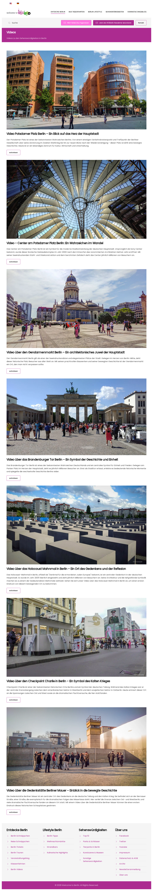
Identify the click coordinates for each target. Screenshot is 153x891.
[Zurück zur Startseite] (18, 12)
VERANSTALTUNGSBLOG (136, 12)
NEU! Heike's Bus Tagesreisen (78, 23)
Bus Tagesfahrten (77, 12)
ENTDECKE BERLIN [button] (58, 12)
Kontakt (141, 23)
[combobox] (21, 23)
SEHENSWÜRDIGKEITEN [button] (115, 12)
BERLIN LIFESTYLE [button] (95, 12)
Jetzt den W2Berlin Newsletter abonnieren (115, 23)
